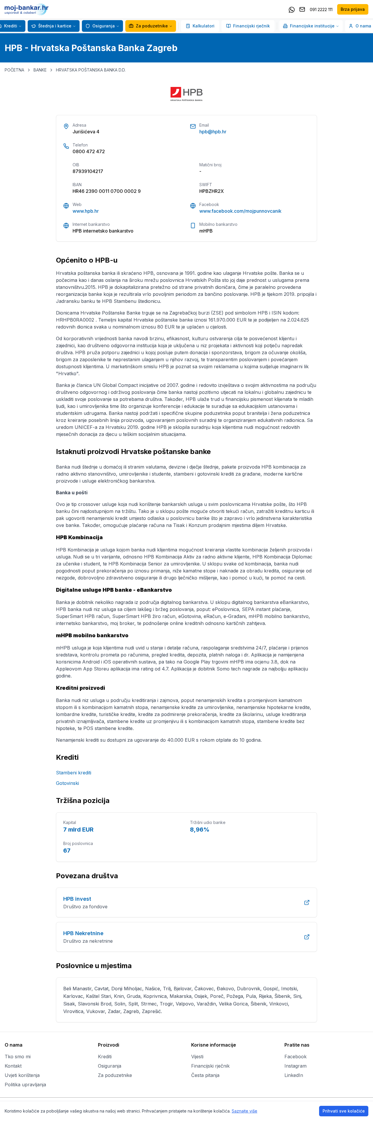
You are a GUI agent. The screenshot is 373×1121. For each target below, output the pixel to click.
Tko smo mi (18, 1056)
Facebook (295, 1056)
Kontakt (13, 1066)
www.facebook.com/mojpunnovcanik (240, 211)
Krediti (105, 1056)
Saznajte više (244, 1110)
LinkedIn (293, 1075)
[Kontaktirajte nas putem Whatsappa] (292, 9)
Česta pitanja (205, 1075)
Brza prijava (353, 9)
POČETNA (14, 69)
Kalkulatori (203, 25)
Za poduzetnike (152, 25)
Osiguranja (103, 25)
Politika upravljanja (25, 1084)
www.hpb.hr (86, 211)
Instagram (295, 1066)
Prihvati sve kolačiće (344, 1110)
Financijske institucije (312, 25)
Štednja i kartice (54, 25)
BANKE (40, 69)
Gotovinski (67, 783)
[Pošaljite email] (302, 9)
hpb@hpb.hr (212, 132)
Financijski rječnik (251, 25)
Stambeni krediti (73, 773)
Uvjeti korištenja (22, 1075)
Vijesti (197, 1056)
